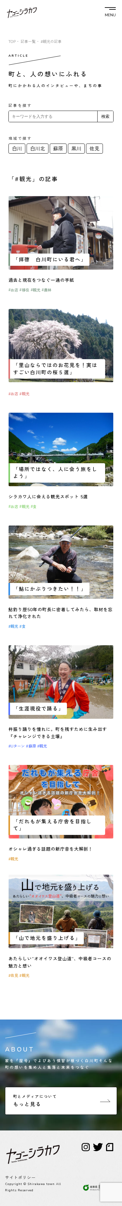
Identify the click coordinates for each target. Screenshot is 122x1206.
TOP (12, 41)
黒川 (76, 148)
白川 (17, 148)
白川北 (37, 148)
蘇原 (58, 148)
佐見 (94, 148)
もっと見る (35, 1101)
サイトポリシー (20, 1178)
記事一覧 (28, 41)
